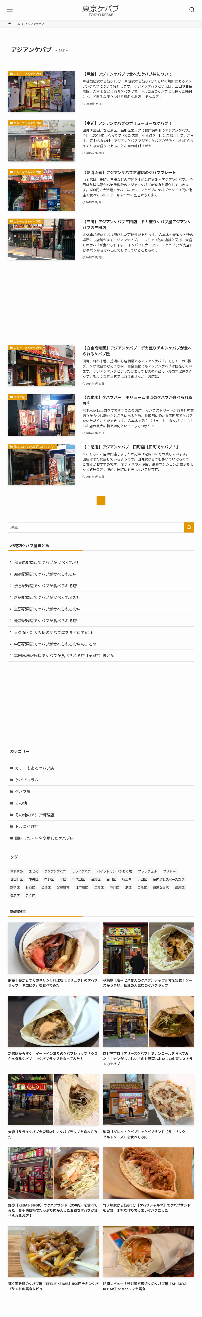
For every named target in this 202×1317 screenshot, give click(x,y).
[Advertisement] (101, 302)
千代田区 (78, 879)
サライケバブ (81, 871)
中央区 (33, 879)
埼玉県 (127, 879)
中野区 (49, 879)
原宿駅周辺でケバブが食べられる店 (45, 574)
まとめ (33, 871)
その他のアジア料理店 (34, 815)
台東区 (96, 879)
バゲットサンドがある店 (114, 871)
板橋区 (46, 887)
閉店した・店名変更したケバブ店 (44, 838)
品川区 (111, 879)
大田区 (142, 879)
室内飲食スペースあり (169, 879)
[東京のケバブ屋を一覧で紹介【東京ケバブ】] (101, 10)
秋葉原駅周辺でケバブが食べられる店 (47, 562)
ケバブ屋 (23, 791)
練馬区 (180, 887)
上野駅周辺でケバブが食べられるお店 (47, 609)
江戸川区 (81, 887)
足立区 (30, 895)
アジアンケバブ (55, 871)
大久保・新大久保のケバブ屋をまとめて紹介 (53, 632)
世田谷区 (16, 879)
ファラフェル (147, 871)
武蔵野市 (63, 887)
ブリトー (169, 871)
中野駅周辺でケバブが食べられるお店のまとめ (55, 644)
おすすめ (16, 871)
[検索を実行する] (189, 527)
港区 (128, 887)
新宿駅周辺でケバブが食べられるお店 (47, 597)
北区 (63, 879)
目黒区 (142, 887)
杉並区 (30, 887)
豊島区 (15, 895)
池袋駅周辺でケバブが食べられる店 (45, 620)
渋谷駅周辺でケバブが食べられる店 (45, 585)
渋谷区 (114, 887)
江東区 (99, 887)
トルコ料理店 (27, 826)
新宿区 (15, 887)
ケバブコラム (26, 780)
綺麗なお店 (161, 887)
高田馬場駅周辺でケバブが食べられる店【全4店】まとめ (64, 655)
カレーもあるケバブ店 (34, 768)
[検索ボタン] (192, 10)
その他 (21, 803)
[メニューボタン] (10, 10)
